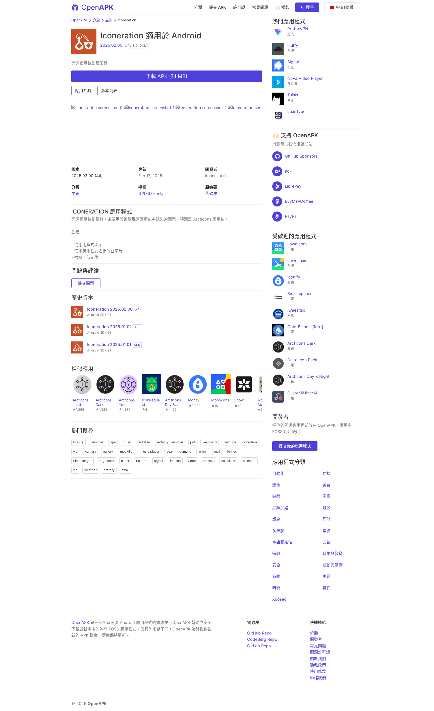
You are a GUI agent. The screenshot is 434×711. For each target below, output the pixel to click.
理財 (326, 519)
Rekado (141, 461)
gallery (108, 451)
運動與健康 (332, 564)
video (192, 461)
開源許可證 (320, 652)
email (125, 470)
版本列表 (109, 90)
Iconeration (121, 35)
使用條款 (318, 671)
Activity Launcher (170, 442)
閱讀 (326, 541)
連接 (326, 473)
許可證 (239, 7)
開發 (276, 484)
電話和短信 (282, 541)
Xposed (279, 599)
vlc (75, 470)
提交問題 (86, 283)
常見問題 (260, 7)
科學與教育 (332, 553)
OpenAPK (79, 20)
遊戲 (276, 496)
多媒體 (278, 530)
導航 (326, 530)
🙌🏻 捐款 (282, 7)
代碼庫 (211, 193)
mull (217, 451)
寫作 (326, 587)
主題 (108, 20)
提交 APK (217, 7)
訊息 (276, 519)
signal (158, 461)
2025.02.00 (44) (87, 175)
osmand (185, 451)
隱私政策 (318, 665)
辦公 (326, 507)
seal (170, 451)
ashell (202, 451)
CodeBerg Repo (262, 639)
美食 (326, 484)
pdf (192, 442)
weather (90, 470)
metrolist (127, 451)
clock (125, 461)
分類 (198, 7)
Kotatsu (144, 442)
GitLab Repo (259, 645)
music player (149, 451)
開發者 (316, 639)
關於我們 (318, 658)
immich (175, 461)
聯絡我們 (318, 677)
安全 (276, 564)
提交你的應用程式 (295, 446)
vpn (113, 442)
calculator (228, 461)
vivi (75, 451)
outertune (250, 442)
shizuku (208, 461)
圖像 (326, 496)
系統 (276, 576)
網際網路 (280, 507)
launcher (97, 442)
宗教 (276, 553)
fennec (232, 451)
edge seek (106, 461)
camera (90, 451)
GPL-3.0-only (151, 193)
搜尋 (310, 7)
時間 (276, 587)
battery (109, 470)
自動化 (278, 473)
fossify (78, 442)
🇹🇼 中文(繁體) (342, 7)
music (127, 442)
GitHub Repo (259, 632)
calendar (249, 461)
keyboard (209, 442)
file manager (82, 461)
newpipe (230, 442)
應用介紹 (83, 90)
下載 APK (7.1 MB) (166, 76)
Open (97, 7)
